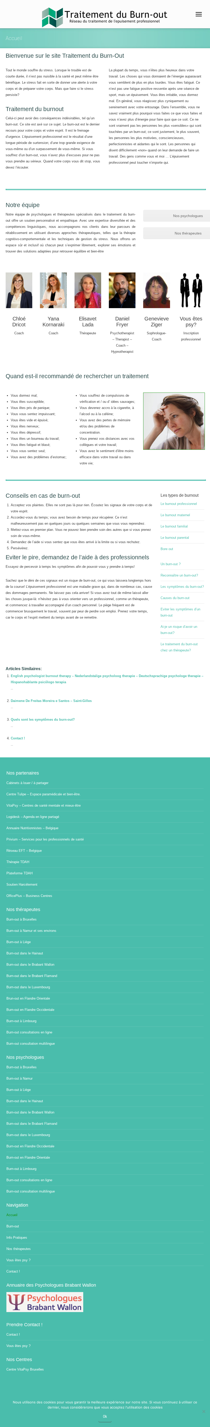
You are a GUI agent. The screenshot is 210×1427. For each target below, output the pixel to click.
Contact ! (18, 738)
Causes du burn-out (175, 598)
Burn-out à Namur (19, 1078)
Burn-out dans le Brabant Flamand (31, 976)
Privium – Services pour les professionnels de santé (45, 839)
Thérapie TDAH (17, 862)
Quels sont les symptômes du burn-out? (43, 719)
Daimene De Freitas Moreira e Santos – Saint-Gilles (51, 701)
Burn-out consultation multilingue (30, 1043)
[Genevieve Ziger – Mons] (156, 290)
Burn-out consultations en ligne (29, 1032)
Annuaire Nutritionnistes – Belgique (32, 828)
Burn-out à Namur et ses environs (31, 931)
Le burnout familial (174, 526)
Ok (105, 1416)
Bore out (167, 549)
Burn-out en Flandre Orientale (28, 1157)
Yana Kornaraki (53, 321)
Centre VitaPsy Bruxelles (25, 1369)
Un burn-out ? (171, 564)
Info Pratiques (16, 1237)
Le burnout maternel (175, 515)
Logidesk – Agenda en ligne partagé (32, 817)
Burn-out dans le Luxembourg (28, 987)
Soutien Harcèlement (21, 884)
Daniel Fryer (122, 321)
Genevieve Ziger (156, 321)
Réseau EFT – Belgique (24, 851)
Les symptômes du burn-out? (182, 587)
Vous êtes (191, 318)
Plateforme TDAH (19, 873)
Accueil (11, 1215)
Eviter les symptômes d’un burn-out (180, 612)
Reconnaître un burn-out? (179, 575)
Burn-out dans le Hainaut (24, 953)
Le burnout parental (175, 538)
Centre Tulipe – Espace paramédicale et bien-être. (43, 794)
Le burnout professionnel (179, 504)
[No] (203, 1411)
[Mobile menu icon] (198, 14)
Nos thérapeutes (18, 1249)
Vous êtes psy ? (18, 1260)
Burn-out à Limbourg (21, 1021)
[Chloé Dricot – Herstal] (19, 290)
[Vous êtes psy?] (191, 290)
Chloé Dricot (19, 321)
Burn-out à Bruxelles (21, 919)
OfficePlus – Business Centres (29, 896)
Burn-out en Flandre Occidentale (30, 1010)
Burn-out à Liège (18, 942)
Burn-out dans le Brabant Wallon (30, 964)
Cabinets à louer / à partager (27, 783)
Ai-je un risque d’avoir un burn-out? (179, 630)
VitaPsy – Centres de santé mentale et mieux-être (43, 805)
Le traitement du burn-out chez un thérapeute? (179, 647)
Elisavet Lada (88, 321)
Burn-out (12, 1226)
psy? (191, 324)
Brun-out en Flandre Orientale (28, 998)
